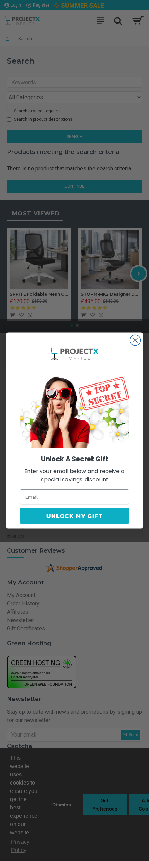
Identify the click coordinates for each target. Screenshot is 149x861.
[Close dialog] (135, 340)
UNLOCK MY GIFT (74, 515)
